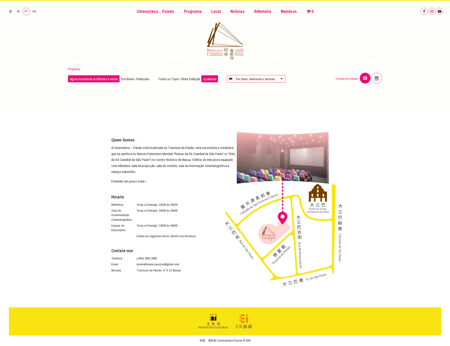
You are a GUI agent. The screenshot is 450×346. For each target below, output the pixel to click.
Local (216, 11)
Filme (184, 78)
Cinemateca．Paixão (155, 11)
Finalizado (142, 78)
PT (26, 11)
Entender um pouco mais (128, 181)
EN (34, 11)
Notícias (237, 11)
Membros (289, 11)
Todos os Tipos (168, 78)
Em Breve (127, 78)
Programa (193, 11)
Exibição (194, 78)
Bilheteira (262, 11)
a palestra (209, 78)
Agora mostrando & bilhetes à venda (94, 78)
